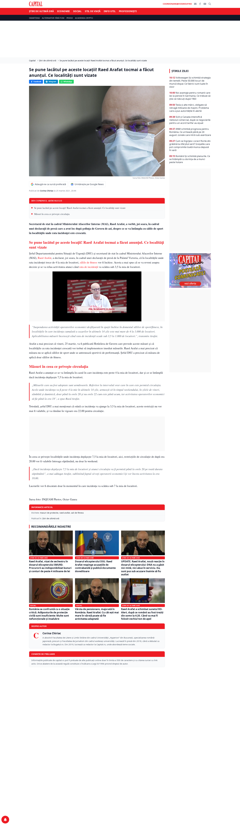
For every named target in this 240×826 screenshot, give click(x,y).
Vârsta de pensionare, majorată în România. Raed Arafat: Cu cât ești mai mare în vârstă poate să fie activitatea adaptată (97, 614)
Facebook (37, 81)
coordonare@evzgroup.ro (177, 3)
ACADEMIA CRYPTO (84, 18)
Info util (110, 11)
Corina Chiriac (47, 190)
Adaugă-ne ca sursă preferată (50, 184)
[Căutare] (209, 4)
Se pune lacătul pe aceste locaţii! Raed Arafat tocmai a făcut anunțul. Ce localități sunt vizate (80, 207)
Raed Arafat (44, 258)
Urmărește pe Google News (89, 184)
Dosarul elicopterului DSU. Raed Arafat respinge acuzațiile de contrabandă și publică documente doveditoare (95, 566)
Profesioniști (128, 11)
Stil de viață (92, 11)
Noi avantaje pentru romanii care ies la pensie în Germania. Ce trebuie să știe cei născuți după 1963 (189, 95)
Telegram (52, 81)
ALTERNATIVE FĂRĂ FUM (53, 18)
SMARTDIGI (34, 18)
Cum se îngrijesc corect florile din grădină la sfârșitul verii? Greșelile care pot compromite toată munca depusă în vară (190, 145)
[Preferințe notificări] (5, 820)
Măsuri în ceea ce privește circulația (52, 214)
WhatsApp (67, 81)
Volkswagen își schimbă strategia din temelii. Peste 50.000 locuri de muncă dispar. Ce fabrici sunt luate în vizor (190, 82)
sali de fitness (77, 512)
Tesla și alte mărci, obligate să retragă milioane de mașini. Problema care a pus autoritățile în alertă (189, 107)
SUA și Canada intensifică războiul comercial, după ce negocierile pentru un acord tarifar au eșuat (189, 119)
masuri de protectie (49, 512)
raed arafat (64, 512)
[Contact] (195, 4)
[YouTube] (204, 4)
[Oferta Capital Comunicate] (190, 270)
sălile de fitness (88, 262)
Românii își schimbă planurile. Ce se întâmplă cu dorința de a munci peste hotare (189, 159)
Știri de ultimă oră (41, 11)
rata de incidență (88, 267)
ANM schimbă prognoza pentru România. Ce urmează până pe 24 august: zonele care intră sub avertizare (190, 132)
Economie (63, 11)
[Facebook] (200, 4)
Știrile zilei (180, 71)
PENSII (70, 18)
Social (77, 11)
